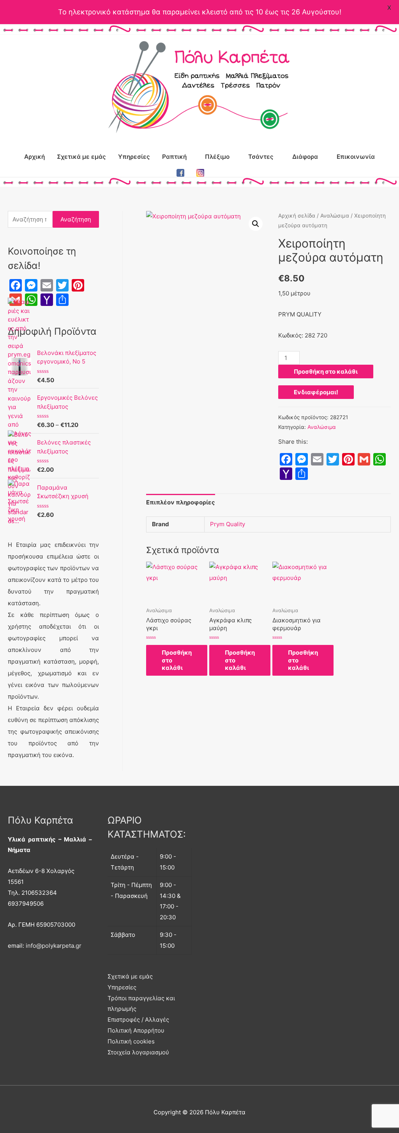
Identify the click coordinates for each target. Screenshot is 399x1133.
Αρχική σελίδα (296, 216)
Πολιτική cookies (131, 1041)
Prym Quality (227, 524)
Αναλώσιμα (334, 216)
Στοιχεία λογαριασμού (138, 1052)
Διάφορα (305, 156)
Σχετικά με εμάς (81, 156)
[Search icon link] (219, 173)
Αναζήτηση (75, 219)
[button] (256, 224)
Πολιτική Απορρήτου (136, 1030)
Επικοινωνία (356, 156)
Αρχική (34, 156)
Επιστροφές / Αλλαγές (138, 1019)
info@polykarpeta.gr (53, 945)
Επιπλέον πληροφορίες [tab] (180, 502)
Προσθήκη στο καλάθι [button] (177, 660)
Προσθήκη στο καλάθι (326, 371)
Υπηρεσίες (134, 156)
